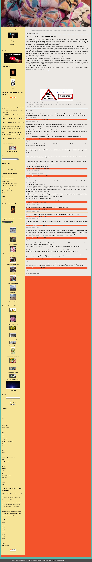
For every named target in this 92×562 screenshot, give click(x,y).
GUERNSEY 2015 (13, 235)
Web (3, 484)
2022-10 (3, 536)
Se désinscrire (14, 402)
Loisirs (3, 448)
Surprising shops (13, 273)
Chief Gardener (13, 314)
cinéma (3, 423)
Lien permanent (53, 104)
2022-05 (3, 538)
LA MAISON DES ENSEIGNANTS (9, 183)
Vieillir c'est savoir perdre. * (7, 509)
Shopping (4, 468)
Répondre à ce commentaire (32, 121)
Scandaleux (4, 464)
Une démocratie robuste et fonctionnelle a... (11, 506)
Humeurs (3, 434)
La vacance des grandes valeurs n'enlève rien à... (11, 502)
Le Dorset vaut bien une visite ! (13, 264)
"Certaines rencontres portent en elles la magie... (11, 511)
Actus (3, 411)
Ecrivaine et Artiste (13, 345)
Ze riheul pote (13, 390)
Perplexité (4, 454)
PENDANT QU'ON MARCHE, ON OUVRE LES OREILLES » (72, 30)
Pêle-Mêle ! (13, 365)
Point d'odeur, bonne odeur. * (8, 515)
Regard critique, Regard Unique (12, 379)
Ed (2, 107)
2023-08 (3, 527)
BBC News (4, 176)
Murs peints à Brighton (13, 283)
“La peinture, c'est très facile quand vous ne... (14, 126)
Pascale (34, 175)
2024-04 (3, 525)
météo (3, 450)
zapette (33, 209)
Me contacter (13, 44)
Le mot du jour (5, 199)
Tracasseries (4, 479)
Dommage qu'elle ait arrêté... (13, 331)
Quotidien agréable (5, 461)
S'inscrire (14, 400)
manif (31, 106)
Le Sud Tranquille (13, 244)
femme (27, 106)
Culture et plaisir (5, 427)
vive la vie (72, 104)
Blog (3, 418)
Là (13, 88)
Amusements (13, 292)
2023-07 (3, 529)
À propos (13, 41)
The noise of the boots (6, 475)
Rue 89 (3, 192)
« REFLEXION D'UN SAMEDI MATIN (39, 30)
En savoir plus (61, 560)
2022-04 (3, 541)
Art (2, 416)
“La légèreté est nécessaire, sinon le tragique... (11, 504)
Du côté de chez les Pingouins (13, 339)
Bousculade (4, 420)
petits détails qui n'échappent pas (8, 457)
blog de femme (79, 104)
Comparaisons (4, 425)
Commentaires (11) (62, 104)
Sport (3, 473)
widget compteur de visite (13, 169)
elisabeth (3, 118)
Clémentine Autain (5, 181)
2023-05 (3, 532)
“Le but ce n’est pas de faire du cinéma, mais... (11, 499)
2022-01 (3, 543)
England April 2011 (13, 301)
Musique (3, 452)
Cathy (33, 259)
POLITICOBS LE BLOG (7, 190)
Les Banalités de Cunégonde (13, 356)
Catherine (34, 138)
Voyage (3, 482)
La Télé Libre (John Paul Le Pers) (9, 185)
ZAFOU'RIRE (13, 214)
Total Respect (4, 477)
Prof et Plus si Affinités (13, 372)
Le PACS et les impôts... (7, 188)
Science (3, 466)
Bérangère (34, 225)
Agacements (4, 414)
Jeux (3, 436)
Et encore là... (13, 77)
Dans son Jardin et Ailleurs (13, 324)
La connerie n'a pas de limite (8, 441)
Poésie (3, 459)
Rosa (3, 110)
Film (3, 432)
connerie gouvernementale (39, 106)
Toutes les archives (5, 545)
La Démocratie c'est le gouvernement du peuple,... (12, 513)
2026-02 (3, 522)
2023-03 (3, 534)
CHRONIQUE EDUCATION (8, 178)
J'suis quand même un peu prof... (8, 439)
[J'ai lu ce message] (90, 560)
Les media (4, 443)
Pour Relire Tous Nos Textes (13, 151)
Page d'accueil (53, 30)
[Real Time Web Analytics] (13, 98)
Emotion (3, 429)
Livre (3, 445)
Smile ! (3, 470)
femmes (84, 104)
